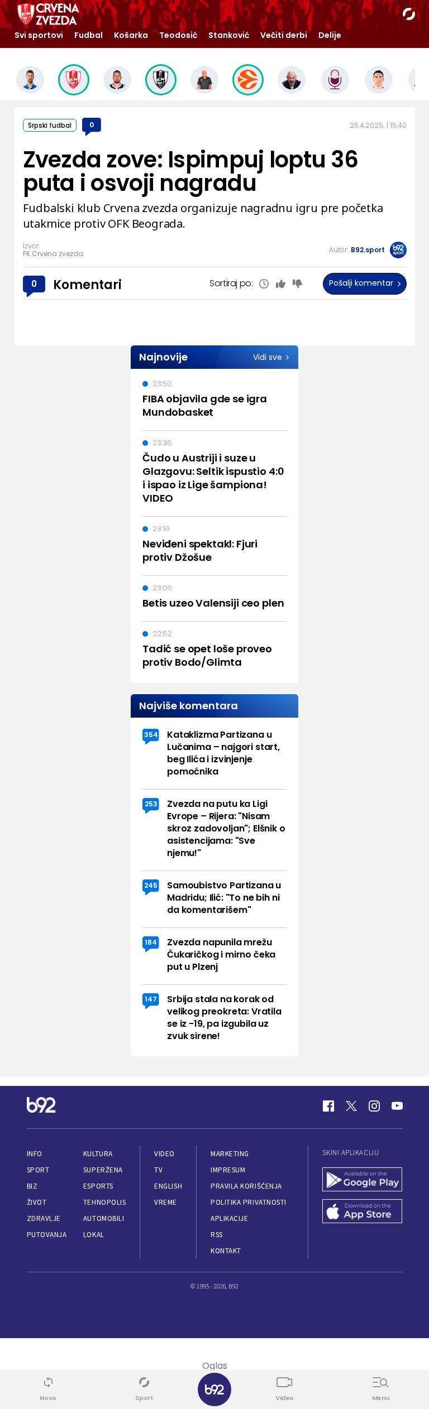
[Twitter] (351, 1106)
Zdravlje (44, 1218)
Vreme (165, 1202)
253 (151, 804)
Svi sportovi (39, 35)
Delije (329, 35)
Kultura (98, 1153)
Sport (38, 1170)
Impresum (228, 1170)
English (168, 1186)
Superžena (103, 1170)
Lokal (93, 1234)
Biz (32, 1186)
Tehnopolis (104, 1202)
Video (164, 1153)
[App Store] (362, 1212)
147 (151, 999)
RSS (217, 1234)
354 (151, 734)
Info (34, 1153)
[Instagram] (374, 1106)
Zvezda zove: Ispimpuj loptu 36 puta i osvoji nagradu (190, 171)
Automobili (103, 1218)
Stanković (228, 35)
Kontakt (226, 1251)
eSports (98, 1186)
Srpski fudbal (50, 125)
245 (151, 885)
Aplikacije (229, 1218)
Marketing (230, 1153)
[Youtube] (397, 1106)
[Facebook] (328, 1106)
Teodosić (178, 35)
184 (151, 942)
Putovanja (47, 1234)
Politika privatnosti (249, 1202)
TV (158, 1170)
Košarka (131, 35)
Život (37, 1202)
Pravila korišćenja (246, 1186)
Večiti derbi (283, 35)
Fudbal (88, 35)
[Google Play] (362, 1180)
